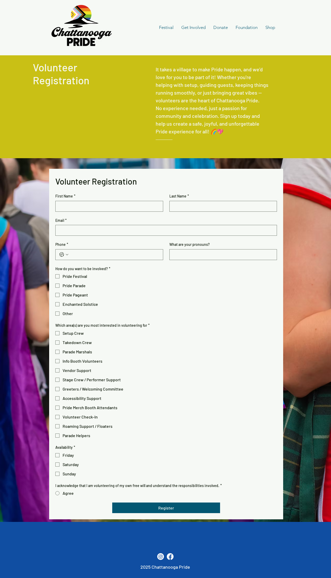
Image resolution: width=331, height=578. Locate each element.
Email (61, 220)
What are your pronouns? (189, 244)
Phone (61, 244)
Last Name (179, 196)
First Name (65, 196)
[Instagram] (160, 556)
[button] (193, 27)
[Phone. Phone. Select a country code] (64, 255)
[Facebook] (170, 556)
